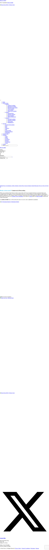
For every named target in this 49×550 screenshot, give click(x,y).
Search (4, 145)
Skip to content (3, 0)
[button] (24, 535)
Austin (30, 196)
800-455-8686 (10, 2)
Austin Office (3, 538)
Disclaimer (33, 548)
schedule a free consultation (17, 196)
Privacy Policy (18, 548)
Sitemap (37, 548)
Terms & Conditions (26, 548)
